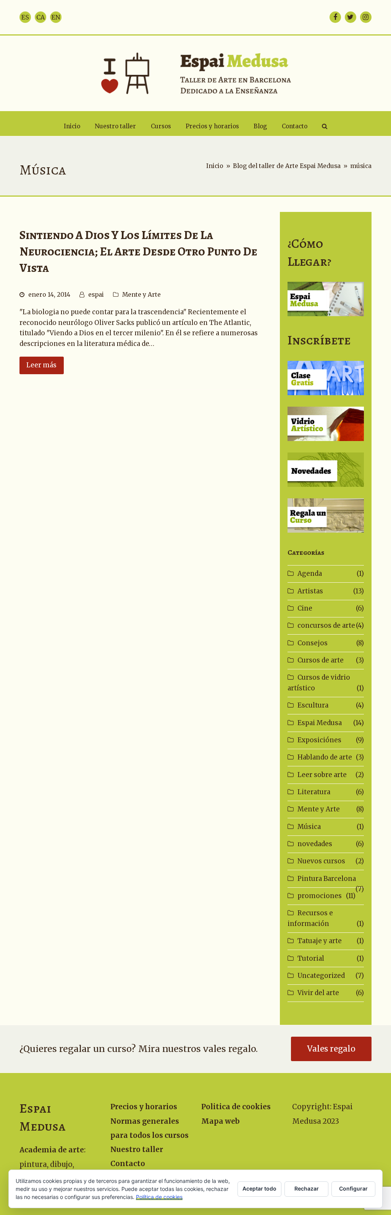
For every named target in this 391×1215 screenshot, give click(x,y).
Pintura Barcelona (326, 878)
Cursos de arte (320, 660)
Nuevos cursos (321, 861)
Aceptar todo (259, 1188)
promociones (319, 896)
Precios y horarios (143, 1106)
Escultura (312, 705)
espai (96, 294)
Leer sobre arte (322, 775)
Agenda (309, 573)
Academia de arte (51, 1150)
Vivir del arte (318, 993)
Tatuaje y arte (319, 941)
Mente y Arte (141, 294)
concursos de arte (326, 625)
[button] (324, 126)
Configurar (353, 1188)
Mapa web (220, 1121)
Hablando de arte (324, 757)
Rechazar (306, 1188)
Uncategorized (321, 975)
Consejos (312, 643)
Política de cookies (159, 1197)
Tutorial (310, 958)
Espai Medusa (319, 723)
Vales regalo (331, 1049)
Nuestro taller (136, 1149)
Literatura (313, 792)
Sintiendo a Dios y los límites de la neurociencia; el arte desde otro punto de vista (138, 251)
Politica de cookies (236, 1106)
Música (309, 826)
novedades (314, 844)
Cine (304, 608)
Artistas (310, 591)
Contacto (127, 1163)
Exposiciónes (319, 740)
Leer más (41, 365)
